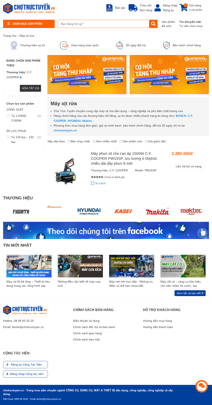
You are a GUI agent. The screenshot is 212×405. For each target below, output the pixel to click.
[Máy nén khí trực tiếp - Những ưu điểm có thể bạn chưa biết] (131, 265)
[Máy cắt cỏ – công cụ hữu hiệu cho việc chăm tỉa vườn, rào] (183, 265)
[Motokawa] (191, 211)
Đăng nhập (170, 5)
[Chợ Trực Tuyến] (106, 230)
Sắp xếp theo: (56, 141)
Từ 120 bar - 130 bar (26, 139)
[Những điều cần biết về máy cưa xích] (80, 265)
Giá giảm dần (157, 141)
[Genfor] (20, 206)
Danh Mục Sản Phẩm (27, 23)
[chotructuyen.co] (29, 8)
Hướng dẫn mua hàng (157, 320)
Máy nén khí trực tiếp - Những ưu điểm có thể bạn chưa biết (131, 283)
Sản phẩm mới (132, 141)
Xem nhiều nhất (106, 141)
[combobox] (103, 24)
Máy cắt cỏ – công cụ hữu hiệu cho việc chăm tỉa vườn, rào (180, 283)
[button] (92, 183)
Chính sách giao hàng (87, 333)
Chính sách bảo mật (86, 339)
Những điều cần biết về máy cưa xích (79, 283)
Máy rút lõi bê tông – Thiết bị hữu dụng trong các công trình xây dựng (28, 284)
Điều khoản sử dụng (86, 320)
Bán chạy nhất (80, 141)
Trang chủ (9, 35)
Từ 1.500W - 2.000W (26, 118)
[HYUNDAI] (54, 211)
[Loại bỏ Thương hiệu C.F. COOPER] (21, 77)
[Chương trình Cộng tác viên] (87, 74)
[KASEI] (89, 211)
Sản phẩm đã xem (168, 24)
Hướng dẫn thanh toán (158, 327)
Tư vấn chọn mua (190, 26)
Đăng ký (168, 10)
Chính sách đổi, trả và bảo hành (94, 327)
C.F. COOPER (119, 170)
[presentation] (6, 211)
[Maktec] (157, 211)
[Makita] (123, 211)
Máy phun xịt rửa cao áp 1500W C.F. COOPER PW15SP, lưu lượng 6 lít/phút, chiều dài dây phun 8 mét (124, 158)
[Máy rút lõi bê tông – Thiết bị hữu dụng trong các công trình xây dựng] (29, 265)
